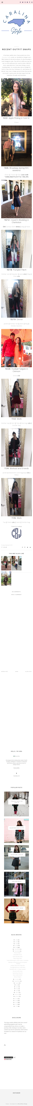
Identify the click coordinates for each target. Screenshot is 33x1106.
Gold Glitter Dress (17, 954)
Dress (7, 175)
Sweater (15, 274)
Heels (28, 227)
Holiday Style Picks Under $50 (18, 965)
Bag (23, 227)
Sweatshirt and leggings (17, 473)
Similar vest (5, 274)
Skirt (13, 423)
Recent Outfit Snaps (16, 49)
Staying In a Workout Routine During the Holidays (17, 963)
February (17, 994)
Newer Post (4, 671)
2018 (16, 947)
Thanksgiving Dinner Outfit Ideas (17, 967)
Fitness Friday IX (17, 977)
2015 (16, 1002)
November (17, 951)
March (17, 992)
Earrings (25, 423)
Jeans (21, 274)
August (17, 983)
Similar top (5, 423)
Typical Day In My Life (18, 973)
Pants (10, 522)
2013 (16, 1006)
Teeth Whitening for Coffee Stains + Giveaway (17, 960)
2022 (16, 940)
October (17, 979)
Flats (19, 175)
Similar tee (14, 324)
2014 (16, 1004)
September (17, 981)
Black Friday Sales (17, 958)
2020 (16, 943)
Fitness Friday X (17, 952)
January (17, 996)
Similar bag (16, 425)
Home (16, 671)
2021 (16, 941)
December (17, 949)
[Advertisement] (16, 648)
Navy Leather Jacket (17, 975)
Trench (13, 175)
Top (4, 522)
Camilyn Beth (11, 227)
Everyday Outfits (6, 57)
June (17, 986)
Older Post (28, 671)
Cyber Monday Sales (17, 956)
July (17, 985)
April (17, 990)
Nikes (16, 475)
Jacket (6, 324)
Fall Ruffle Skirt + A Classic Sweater (18, 969)
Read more (16, 767)
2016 (16, 1000)
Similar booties (16, 326)
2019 (16, 945)
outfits (16, 46)
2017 (16, 998)
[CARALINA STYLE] (16, 25)
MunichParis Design (22, 1103)
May (17, 988)
